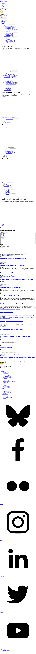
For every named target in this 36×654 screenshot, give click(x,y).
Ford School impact (7, 148)
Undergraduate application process (11, 76)
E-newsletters (8, 191)
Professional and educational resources (10, 381)
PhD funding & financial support (11, 84)
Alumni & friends (4, 20)
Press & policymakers (7, 154)
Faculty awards (6, 186)
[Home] (7, 13)
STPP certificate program (9, 31)
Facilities (5, 385)
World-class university (9, 81)
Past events (7, 194)
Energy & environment (9, 151)
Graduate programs (7, 26)
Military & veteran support (10, 38)
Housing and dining (9, 87)
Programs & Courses (5, 24)
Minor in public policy (9, 34)
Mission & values (6, 372)
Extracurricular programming (8, 397)
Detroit (7, 149)
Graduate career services (9, 119)
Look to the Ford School (7, 389)
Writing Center (8, 39)
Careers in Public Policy (7, 90)
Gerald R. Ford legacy (7, 376)
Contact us (5, 393)
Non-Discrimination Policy (6, 650)
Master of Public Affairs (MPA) (10, 28)
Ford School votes (7, 386)
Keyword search (2, 244)
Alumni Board (6, 382)
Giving (3, 6)
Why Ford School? (7, 77)
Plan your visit (8, 72)
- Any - (3, 234)
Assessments (6, 396)
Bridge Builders (8, 42)
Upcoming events (6, 193)
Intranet (3, 3)
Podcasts (5, 184)
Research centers (6, 155)
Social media (8, 192)
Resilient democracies (9, 153)
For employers (6, 121)
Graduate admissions (7, 71)
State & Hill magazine (9, 190)
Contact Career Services (7, 122)
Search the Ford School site (4, 9)
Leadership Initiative (5, 394)
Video (5, 196)
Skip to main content (3, 0)
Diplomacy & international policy (11, 152)
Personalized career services (8, 118)
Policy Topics (6, 43)
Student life (6, 85)
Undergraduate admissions (8, 75)
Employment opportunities (8, 377)
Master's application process (10, 73)
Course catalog (6, 25)
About (3, 371)
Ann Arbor (7, 86)
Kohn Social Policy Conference (10, 195)
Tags (3, 225)
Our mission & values (9, 78)
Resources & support (7, 387)
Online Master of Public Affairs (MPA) (12, 29)
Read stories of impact (7, 391)
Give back (5, 383)
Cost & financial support (7, 82)
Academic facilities (9, 89)
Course (3, 235)
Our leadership (6, 373)
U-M (3, 651)
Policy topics (6, 156)
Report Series (4, 240)
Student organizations (9, 88)
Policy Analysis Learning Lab (10, 40)
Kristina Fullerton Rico (6, 250)
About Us (5, 398)
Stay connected (6, 189)
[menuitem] (19, 3)
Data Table (4, 236)
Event (3, 237)
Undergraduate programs (7, 32)
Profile (3, 238)
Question (3, 239)
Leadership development (9, 79)
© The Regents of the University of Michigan (9, 652)
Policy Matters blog (7, 188)
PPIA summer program (9, 35)
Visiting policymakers (7, 185)
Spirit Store (5, 378)
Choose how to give (7, 390)
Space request (4, 4)
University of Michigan (3, 1)
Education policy (8, 150)
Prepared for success (7, 36)
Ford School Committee (7, 374)
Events (5, 379)
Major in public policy (9, 33)
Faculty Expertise (4, 182)
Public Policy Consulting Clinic (10, 41)
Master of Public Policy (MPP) (10, 27)
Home (3, 224)
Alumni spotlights (6, 120)
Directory (3, 5)
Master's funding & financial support (11, 83)
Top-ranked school (9, 80)
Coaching (5, 395)
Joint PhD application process (10, 74)
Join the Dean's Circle (7, 392)
